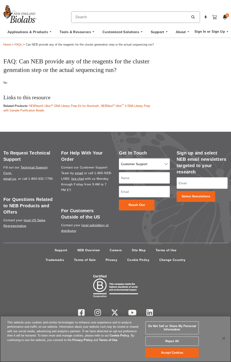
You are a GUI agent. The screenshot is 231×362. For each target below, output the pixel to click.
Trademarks (55, 260)
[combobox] (130, 17)
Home (7, 44)
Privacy (111, 260)
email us (9, 178)
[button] (193, 17)
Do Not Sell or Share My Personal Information (172, 327)
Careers (116, 250)
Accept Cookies (172, 352)
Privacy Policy (82, 340)
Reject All (172, 341)
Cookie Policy (138, 260)
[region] (115, 339)
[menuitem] (29, 33)
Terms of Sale (85, 260)
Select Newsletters (196, 196)
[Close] (224, 338)
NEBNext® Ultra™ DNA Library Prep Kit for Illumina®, (65, 106)
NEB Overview (88, 250)
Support (61, 250)
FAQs (18, 44)
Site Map (139, 250)
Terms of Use (166, 250)
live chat (77, 178)
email (79, 173)
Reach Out (137, 205)
